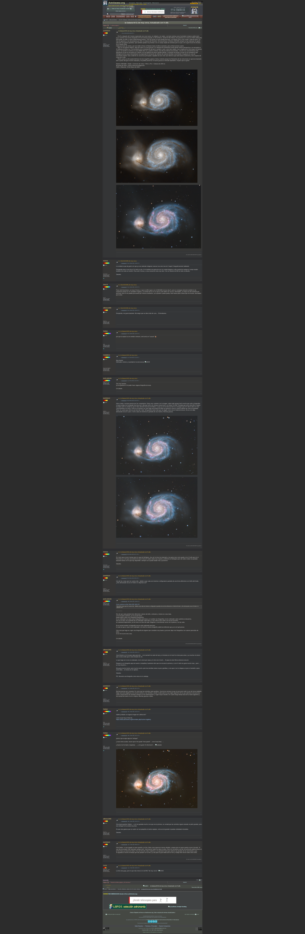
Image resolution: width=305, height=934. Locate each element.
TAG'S (132, 16)
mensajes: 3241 (106, 275)
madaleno (106, 355)
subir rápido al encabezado (115, 914)
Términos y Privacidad (151, 926)
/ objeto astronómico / (113, 19)
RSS (190, 17)
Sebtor (105, 331)
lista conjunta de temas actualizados (164, 912)
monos (105, 261)
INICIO (108, 16)
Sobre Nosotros (139, 926)
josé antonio (107, 378)
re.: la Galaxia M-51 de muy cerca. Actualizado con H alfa (134, 398)
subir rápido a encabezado (190, 914)
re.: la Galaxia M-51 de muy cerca (127, 331)
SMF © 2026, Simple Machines (157, 930)
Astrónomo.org (116, 2)
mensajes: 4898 (106, 299)
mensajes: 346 (106, 870)
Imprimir (185, 25)
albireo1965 (107, 308)
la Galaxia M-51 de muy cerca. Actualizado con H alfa (146, 23)
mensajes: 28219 (106, 724)
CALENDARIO (120, 16)
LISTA (128, 16)
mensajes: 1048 (106, 322)
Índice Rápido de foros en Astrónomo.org (141, 912)
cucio (105, 865)
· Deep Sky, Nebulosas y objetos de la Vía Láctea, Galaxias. (129, 19)
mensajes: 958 (106, 45)
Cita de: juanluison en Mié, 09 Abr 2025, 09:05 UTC (128, 604)
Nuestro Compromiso (164, 926)
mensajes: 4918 (106, 383)
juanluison (106, 31)
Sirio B (105, 284)
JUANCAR (182, 13)
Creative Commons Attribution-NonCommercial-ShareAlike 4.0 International (162, 919)
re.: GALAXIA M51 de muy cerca (127, 261)
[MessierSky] (103, 278)
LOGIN (113, 16)
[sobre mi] (103, 349)
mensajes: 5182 (106, 369)
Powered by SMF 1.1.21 (146, 930)
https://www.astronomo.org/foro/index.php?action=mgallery (133, 719)
